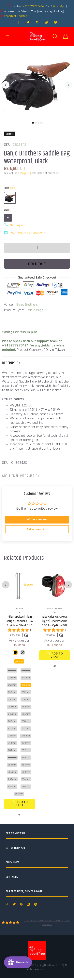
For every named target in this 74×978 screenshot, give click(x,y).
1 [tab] (33, 123)
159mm (12, 670)
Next (68, 85)
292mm (12, 779)
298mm (26, 786)
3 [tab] (38, 123)
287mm (26, 764)
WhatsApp (59, 6)
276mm (25, 735)
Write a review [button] (37, 519)
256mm (26, 699)
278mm (12, 743)
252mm (26, 692)
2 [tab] (36, 123)
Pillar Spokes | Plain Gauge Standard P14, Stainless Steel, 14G (20, 621)
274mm (12, 735)
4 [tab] (41, 123)
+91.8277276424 (33, 6)
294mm (26, 779)
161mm (12, 677)
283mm (12, 757)
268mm (26, 721)
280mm (26, 743)
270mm (12, 728)
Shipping (25, 173)
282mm (26, 750)
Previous (5, 85)
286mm (12, 764)
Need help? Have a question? (27, 232)
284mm (26, 757)
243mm (26, 677)
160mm (26, 670)
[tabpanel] (37, 82)
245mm (26, 685)
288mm (12, 772)
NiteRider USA (55, 608)
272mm (26, 728)
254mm (12, 699)
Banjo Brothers (27, 305)
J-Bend (19, 661)
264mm (26, 714)
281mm (12, 750)
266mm (12, 721)
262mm (12, 714)
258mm (12, 706)
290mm (26, 772)
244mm (12, 685)
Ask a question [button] (37, 529)
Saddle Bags (34, 310)
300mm (19, 793)
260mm (26, 706)
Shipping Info (17, 225)
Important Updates (15, 16)
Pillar (19, 608)
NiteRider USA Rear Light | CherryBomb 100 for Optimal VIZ (54, 621)
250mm (12, 692)
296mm (12, 786)
